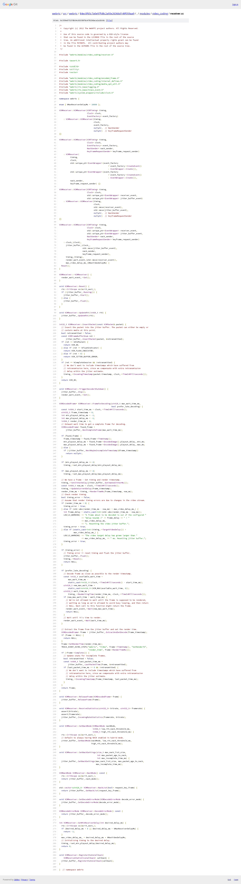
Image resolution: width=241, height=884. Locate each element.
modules (145, 13)
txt (229, 879)
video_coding (160, 13)
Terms (32, 879)
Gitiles (17, 879)
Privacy (24, 879)
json (236, 879)
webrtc (56, 13)
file (109, 20)
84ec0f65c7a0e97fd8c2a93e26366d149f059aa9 (107, 13)
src (65, 13)
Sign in (235, 4)
